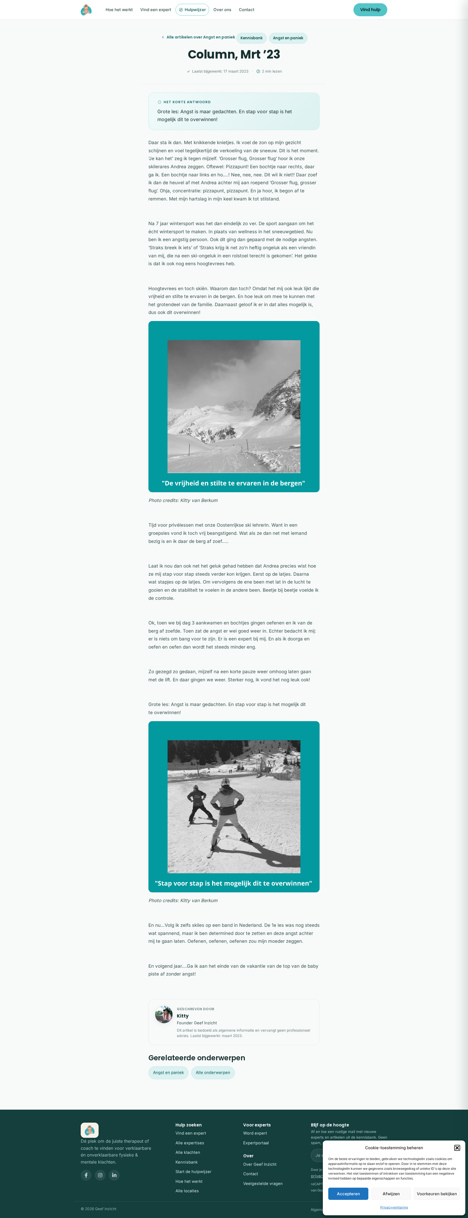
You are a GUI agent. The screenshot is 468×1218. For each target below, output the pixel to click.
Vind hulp (370, 10)
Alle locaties (187, 1190)
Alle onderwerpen (213, 1072)
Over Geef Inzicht (260, 1164)
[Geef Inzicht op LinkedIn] (114, 1175)
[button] (457, 1148)
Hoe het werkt (119, 9)
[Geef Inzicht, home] (86, 9)
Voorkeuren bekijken (437, 1193)
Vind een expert (155, 9)
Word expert (255, 1133)
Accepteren (348, 1193)
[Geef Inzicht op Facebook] (86, 1175)
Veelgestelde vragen (263, 1183)
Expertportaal (256, 1143)
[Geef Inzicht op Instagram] (100, 1175)
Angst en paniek (288, 38)
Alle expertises (190, 1143)
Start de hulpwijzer (194, 1171)
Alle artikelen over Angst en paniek (201, 37)
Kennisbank (251, 38)
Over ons (222, 9)
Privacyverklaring (394, 1207)
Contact (246, 9)
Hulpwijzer (195, 9)
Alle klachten (188, 1152)
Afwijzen (391, 1193)
